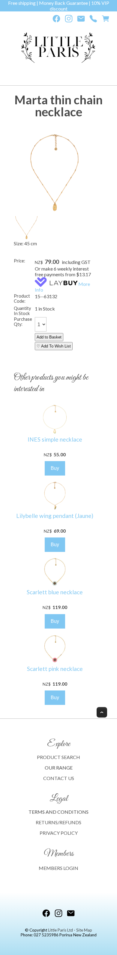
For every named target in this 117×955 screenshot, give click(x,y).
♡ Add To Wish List (54, 346)
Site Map (84, 930)
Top (102, 712)
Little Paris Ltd (60, 930)
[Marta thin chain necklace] (55, 212)
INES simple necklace (55, 439)
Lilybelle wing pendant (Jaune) (54, 515)
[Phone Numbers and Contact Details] (93, 20)
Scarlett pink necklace (55, 668)
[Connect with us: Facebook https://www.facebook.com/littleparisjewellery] (56, 20)
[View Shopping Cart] (105, 20)
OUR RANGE (59, 767)
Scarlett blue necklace (55, 592)
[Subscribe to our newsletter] (81, 20)
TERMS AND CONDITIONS (58, 812)
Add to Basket (49, 337)
